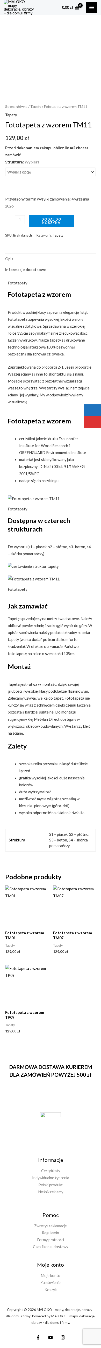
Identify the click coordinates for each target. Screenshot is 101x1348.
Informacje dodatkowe (25, 269)
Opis (9, 259)
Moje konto (50, 1275)
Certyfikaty (50, 1171)
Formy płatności (50, 1240)
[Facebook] (38, 1337)
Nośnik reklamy (50, 1192)
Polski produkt (50, 1185)
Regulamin (50, 1233)
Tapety (35, 107)
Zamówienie (50, 1282)
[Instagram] (63, 1337)
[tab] (50, 259)
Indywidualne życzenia (50, 1178)
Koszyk (51, 1290)
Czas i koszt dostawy (50, 1247)
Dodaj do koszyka (51, 221)
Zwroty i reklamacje (50, 1226)
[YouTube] (50, 1337)
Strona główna (16, 107)
